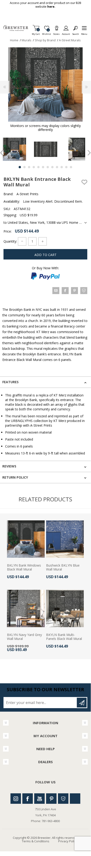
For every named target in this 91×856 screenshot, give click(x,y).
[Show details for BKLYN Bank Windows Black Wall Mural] (26, 539)
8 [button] (52, 167)
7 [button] (48, 167)
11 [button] (66, 167)
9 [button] (57, 167)
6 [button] (43, 167)
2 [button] (24, 167)
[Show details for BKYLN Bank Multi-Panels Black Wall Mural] (65, 608)
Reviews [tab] (9, 466)
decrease (22, 241)
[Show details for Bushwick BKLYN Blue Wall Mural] (65, 539)
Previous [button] (1, 152)
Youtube (39, 798)
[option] (45, 149)
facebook (65, 290)
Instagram (15, 798)
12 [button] (71, 167)
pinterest (74, 290)
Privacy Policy (67, 841)
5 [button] (38, 167)
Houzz (63, 798)
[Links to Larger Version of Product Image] (45, 84)
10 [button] (62, 167)
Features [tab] (10, 382)
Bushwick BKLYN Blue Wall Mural (63, 567)
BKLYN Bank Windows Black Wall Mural (24, 567)
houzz (83, 290)
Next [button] (89, 152)
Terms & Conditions (35, 841)
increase (42, 241)
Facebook (27, 798)
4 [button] (34, 167)
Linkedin (75, 798)
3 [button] (29, 167)
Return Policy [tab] (15, 477)
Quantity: (10, 241)
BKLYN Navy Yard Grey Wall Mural (24, 637)
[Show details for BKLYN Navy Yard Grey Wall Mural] (26, 608)
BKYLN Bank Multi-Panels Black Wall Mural (64, 637)
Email (55, 290)
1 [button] (20, 167)
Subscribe (82, 702)
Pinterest (51, 798)
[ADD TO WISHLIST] (84, 182)
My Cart (36, 32)
